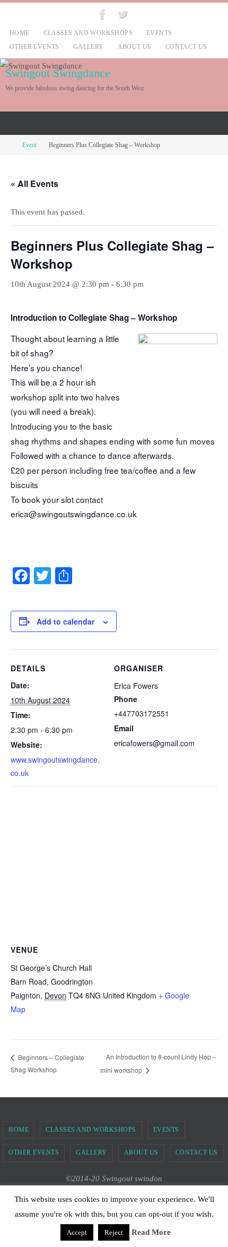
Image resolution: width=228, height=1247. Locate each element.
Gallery (88, 46)
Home (20, 33)
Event (29, 145)
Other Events (34, 46)
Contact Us (186, 46)
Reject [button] (113, 1232)
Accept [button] (77, 1232)
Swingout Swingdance (57, 73)
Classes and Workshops (88, 33)
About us (135, 46)
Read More (151, 1232)
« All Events (34, 183)
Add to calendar (65, 621)
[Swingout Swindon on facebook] (102, 13)
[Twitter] (122, 13)
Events (159, 33)
